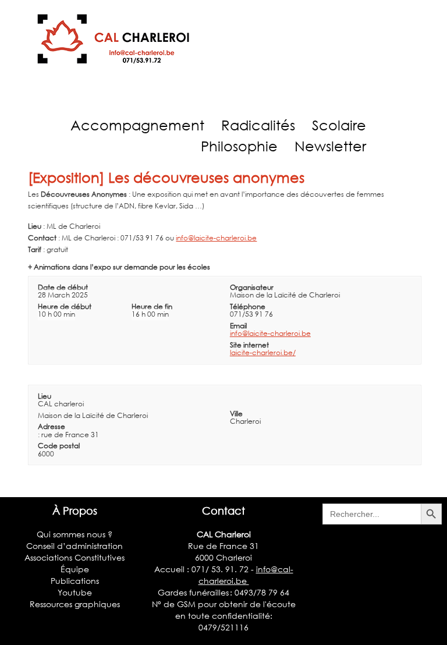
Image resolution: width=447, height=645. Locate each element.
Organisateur (252, 287)
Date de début (63, 287)
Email (238, 325)
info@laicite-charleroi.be (216, 237)
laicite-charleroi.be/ (263, 352)
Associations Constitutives (74, 557)
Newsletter (330, 145)
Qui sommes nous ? (74, 534)
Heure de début (64, 306)
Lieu (44, 396)
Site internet (249, 345)
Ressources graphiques (75, 604)
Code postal (59, 445)
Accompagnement (137, 124)
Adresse (51, 426)
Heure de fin (152, 306)
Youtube (75, 592)
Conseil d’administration (74, 546)
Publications (75, 581)
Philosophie (239, 145)
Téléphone (247, 306)
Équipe (75, 569)
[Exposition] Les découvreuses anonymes (166, 177)
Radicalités (258, 124)
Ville (236, 413)
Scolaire (339, 124)
